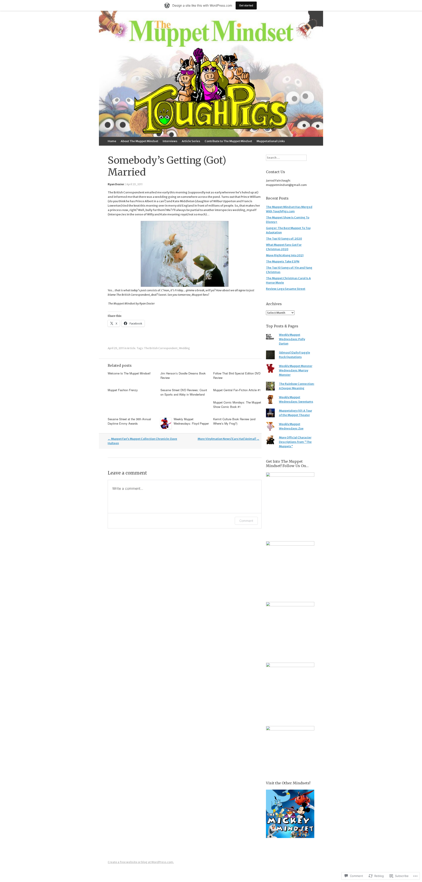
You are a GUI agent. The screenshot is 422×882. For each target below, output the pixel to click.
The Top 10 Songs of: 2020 (284, 238)
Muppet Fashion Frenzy (123, 390)
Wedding (184, 348)
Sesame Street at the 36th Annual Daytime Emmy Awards (129, 421)
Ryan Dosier (116, 184)
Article (131, 348)
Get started (246, 5)
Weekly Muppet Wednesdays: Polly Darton (292, 339)
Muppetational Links (270, 141)
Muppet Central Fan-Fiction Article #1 (237, 390)
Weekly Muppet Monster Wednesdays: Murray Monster (295, 370)
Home (112, 141)
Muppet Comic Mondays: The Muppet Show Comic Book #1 (237, 404)
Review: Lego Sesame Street (285, 289)
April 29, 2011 (134, 184)
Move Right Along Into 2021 (285, 255)
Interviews (170, 141)
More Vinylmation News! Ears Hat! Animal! (228, 439)
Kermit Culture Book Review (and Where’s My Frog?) (234, 421)
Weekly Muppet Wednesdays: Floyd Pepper (191, 421)
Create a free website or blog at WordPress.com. (141, 862)
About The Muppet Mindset (139, 141)
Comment (246, 521)
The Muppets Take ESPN (282, 261)
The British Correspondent (161, 348)
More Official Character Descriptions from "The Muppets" (295, 442)
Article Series (191, 141)
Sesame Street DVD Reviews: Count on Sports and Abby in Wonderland (183, 392)
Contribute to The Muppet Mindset (228, 141)
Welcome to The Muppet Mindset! (129, 373)
